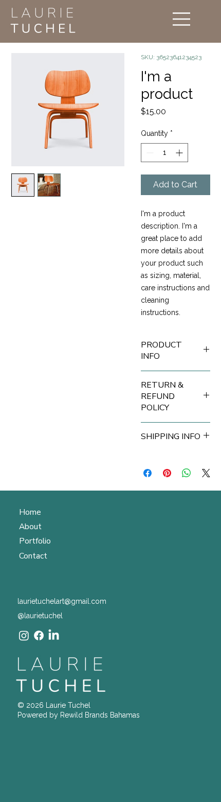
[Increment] (180, 153)
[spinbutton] (164, 153)
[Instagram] (23, 635)
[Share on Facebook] (147, 473)
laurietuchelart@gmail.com (61, 601)
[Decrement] (148, 153)
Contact (33, 555)
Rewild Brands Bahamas (100, 715)
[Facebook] (38, 635)
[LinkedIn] (53, 635)
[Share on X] (206, 473)
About (30, 526)
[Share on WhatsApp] (186, 473)
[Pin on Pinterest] (167, 473)
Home (30, 512)
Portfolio (35, 540)
